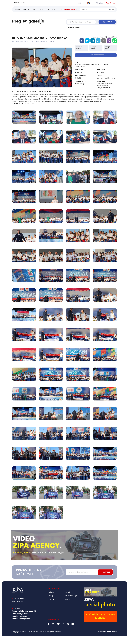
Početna (17, 9)
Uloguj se (99, 3)
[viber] (109, 40)
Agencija (51, 9)
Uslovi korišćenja (70, 596)
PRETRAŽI (109, 22)
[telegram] (98, 40)
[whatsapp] (114, 40)
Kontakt (67, 599)
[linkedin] (92, 40)
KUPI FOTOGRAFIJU (97, 55)
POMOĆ (81, 3)
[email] (103, 40)
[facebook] (82, 40)
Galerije (26, 9)
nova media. (112, 632)
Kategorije (37, 9)
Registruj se (110, 3)
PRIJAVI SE (106, 572)
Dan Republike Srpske (68, 9)
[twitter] (87, 40)
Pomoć (67, 592)
